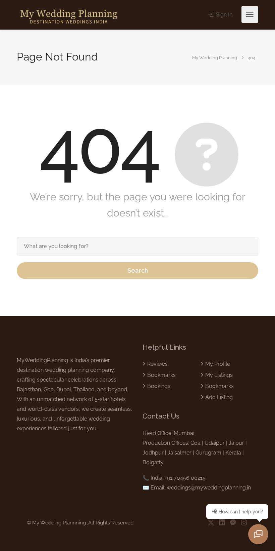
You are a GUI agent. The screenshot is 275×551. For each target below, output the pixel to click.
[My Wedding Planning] (69, 16)
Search (137, 270)
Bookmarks (161, 375)
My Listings (219, 375)
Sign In (223, 14)
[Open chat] (258, 534)
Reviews (157, 364)
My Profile (217, 364)
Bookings (158, 386)
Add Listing (219, 397)
